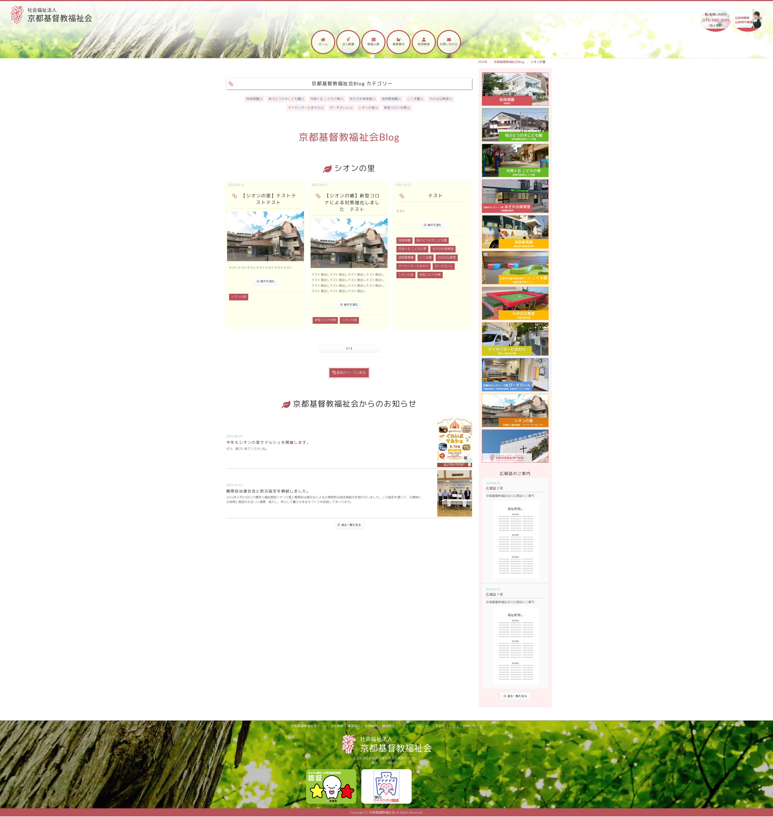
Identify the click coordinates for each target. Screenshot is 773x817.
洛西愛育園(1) (391, 99)
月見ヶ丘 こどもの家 (412, 248)
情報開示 (388, 726)
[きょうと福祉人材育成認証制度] (331, 786)
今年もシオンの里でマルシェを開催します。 (268, 443)
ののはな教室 (447, 257)
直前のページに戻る (351, 372)
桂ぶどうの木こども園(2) (286, 99)
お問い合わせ (449, 44)
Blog (456, 726)
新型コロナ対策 (325, 320)
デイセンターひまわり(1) (306, 107)
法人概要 (348, 44)
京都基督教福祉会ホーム (308, 726)
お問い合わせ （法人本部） (715, 20)
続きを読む (267, 281)
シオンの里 (238, 296)
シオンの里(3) (368, 107)
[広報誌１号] (516, 646)
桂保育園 (404, 240)
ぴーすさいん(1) (341, 107)
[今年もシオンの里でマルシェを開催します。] (454, 442)
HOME (483, 62)
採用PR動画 (745, 22)
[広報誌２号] (516, 539)
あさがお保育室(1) (362, 99)
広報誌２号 (494, 488)
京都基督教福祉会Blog (509, 62)
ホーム (323, 44)
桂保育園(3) (254, 99)
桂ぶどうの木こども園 (431, 240)
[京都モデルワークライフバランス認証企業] (386, 786)
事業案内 (399, 44)
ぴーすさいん (444, 266)
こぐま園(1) (415, 99)
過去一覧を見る (351, 525)
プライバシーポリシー (415, 726)
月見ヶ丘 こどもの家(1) (326, 99)
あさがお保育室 (443, 248)
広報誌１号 (494, 594)
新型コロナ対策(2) (397, 107)
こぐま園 (426, 257)
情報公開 (373, 44)
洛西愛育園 (405, 257)
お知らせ (441, 726)
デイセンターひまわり (413, 266)
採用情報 (743, 18)
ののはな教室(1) (440, 99)
